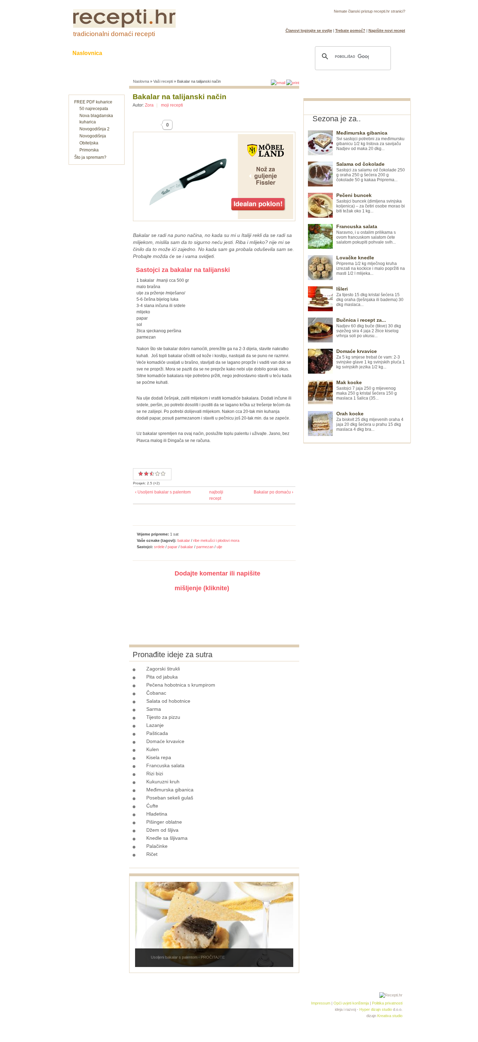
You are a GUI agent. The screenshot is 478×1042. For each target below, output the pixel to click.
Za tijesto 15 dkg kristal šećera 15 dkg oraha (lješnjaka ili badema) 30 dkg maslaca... (369, 296)
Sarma (153, 709)
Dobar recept (146, 473)
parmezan (204, 547)
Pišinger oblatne (164, 822)
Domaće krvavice (165, 741)
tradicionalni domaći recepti (114, 34)
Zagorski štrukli (163, 669)
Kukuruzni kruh (163, 781)
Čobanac (156, 693)
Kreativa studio (389, 1016)
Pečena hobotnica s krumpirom (180, 685)
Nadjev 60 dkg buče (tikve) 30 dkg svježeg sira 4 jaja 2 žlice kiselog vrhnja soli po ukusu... (368, 328)
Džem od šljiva (162, 830)
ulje (219, 547)
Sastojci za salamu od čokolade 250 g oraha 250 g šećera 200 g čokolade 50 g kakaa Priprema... (370, 172)
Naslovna (141, 81)
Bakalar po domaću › (273, 492)
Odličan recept (157, 473)
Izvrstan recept (163, 473)
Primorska (89, 150)
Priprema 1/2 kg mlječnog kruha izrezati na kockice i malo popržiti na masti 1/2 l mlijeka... (370, 265)
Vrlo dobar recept (150, 473)
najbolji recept (212, 495)
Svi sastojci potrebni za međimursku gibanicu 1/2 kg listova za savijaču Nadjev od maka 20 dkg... (370, 140)
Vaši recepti (163, 81)
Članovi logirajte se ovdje (309, 30)
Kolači (158, 53)
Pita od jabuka (162, 677)
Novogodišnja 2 (94, 129)
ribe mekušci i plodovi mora (216, 540)
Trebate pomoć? (350, 30)
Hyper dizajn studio (375, 1009)
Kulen (152, 749)
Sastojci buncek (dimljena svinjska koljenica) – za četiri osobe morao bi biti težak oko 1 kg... (370, 203)
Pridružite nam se (383, 19)
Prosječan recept (140, 473)
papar (172, 547)
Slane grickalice (202, 53)
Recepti (126, 53)
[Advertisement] (355, 548)
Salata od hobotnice (168, 701)
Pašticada (157, 733)
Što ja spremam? (90, 157)
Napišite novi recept (386, 30)
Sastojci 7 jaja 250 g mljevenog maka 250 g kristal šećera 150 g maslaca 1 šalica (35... (366, 390)
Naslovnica (87, 53)
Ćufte (152, 806)
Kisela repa (158, 757)
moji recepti (172, 105)
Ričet (151, 854)
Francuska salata (165, 765)
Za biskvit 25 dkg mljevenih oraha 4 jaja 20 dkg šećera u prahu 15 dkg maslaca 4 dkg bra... (369, 421)
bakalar (183, 540)
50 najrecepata (93, 108)
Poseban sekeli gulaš (169, 798)
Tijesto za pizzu (163, 717)
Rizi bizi (154, 773)
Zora (149, 105)
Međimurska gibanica (170, 789)
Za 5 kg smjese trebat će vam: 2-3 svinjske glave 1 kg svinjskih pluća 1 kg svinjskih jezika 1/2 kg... (370, 359)
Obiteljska (88, 143)
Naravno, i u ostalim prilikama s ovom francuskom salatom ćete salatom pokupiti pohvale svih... (366, 234)
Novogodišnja (92, 136)
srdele (159, 547)
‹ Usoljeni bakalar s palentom (163, 492)
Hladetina (156, 814)
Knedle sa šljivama (167, 838)
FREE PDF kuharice (93, 102)
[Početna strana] (124, 26)
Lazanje (155, 725)
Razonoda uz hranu (263, 53)
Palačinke (157, 846)
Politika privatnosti (387, 1003)
